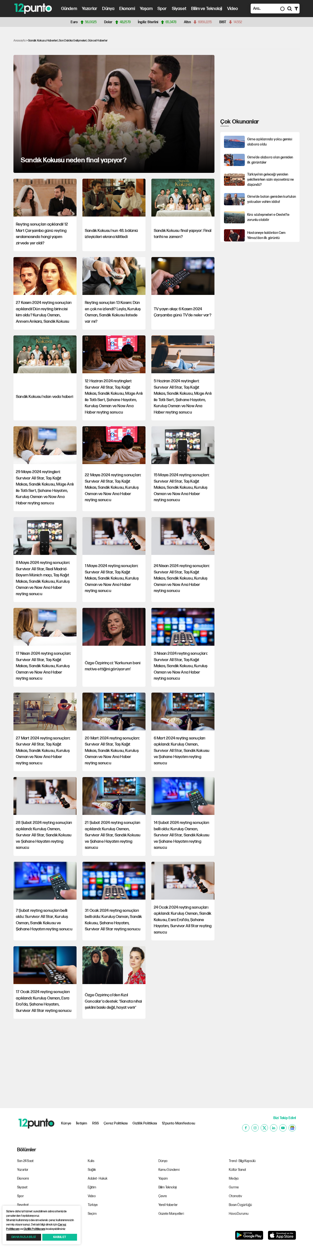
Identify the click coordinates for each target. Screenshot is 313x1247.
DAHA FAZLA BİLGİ (23, 1237)
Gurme (234, 1187)
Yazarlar (90, 8)
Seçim (92, 1214)
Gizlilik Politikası (145, 1123)
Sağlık (92, 1170)
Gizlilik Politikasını (34, 1229)
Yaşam (146, 8)
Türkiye (93, 1205)
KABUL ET (59, 1237)
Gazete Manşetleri (171, 1214)
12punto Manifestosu (178, 1123)
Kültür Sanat (237, 1170)
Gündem (69, 8)
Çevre (162, 1196)
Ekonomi (127, 8)
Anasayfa (19, 40)
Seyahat (23, 1205)
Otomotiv (235, 1196)
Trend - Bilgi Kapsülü (242, 1161)
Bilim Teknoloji (167, 1187)
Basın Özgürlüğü (240, 1205)
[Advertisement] (257, 85)
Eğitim (92, 1187)
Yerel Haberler (168, 1205)
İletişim (81, 1123)
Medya (233, 1178)
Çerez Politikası (116, 1123)
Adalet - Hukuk (98, 1178)
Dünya (108, 8)
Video (232, 8)
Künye (66, 1123)
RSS (95, 1123)
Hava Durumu (238, 1214)
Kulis (91, 1161)
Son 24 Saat (25, 1161)
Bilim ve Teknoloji (206, 8)
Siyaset (179, 8)
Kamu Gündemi (168, 1170)
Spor (162, 8)
